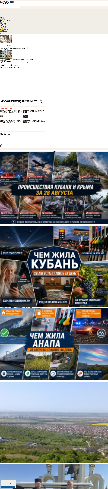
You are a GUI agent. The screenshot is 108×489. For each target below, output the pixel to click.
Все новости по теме (3, 45)
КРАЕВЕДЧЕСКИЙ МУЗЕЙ (4, 16)
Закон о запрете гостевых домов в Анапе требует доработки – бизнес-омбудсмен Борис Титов (16, 48)
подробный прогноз (3, 134)
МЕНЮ (1, 9)
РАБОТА (6, 29)
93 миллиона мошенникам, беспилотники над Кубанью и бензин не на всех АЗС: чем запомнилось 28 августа (17, 307)
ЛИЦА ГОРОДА (2, 18)
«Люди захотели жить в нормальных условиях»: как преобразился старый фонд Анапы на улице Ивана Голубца (19, 62)
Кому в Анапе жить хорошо (4, 49)
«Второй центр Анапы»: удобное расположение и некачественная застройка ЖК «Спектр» (15, 63)
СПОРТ (1, 25)
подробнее (8, 134)
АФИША (1, 11)
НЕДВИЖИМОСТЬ (3, 19)
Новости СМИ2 (2, 125)
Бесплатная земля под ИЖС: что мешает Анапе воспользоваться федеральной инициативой (14, 463)
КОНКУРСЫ (2, 15)
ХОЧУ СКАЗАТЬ (3, 27)
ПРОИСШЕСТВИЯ (3, 23)
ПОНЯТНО (8, 486)
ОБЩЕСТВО (2, 21)
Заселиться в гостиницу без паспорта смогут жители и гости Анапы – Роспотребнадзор (15, 47)
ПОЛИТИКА (2, 22)
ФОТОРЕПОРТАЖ (3, 26)
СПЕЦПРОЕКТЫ (3, 24)
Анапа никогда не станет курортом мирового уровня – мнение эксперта (12, 46)
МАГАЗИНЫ (5, 33)
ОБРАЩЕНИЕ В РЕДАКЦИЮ (5, 20)
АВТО (1, 10)
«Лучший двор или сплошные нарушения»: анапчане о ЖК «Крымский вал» (13, 64)
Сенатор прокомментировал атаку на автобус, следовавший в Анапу (9, 150)
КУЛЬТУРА (2, 17)
